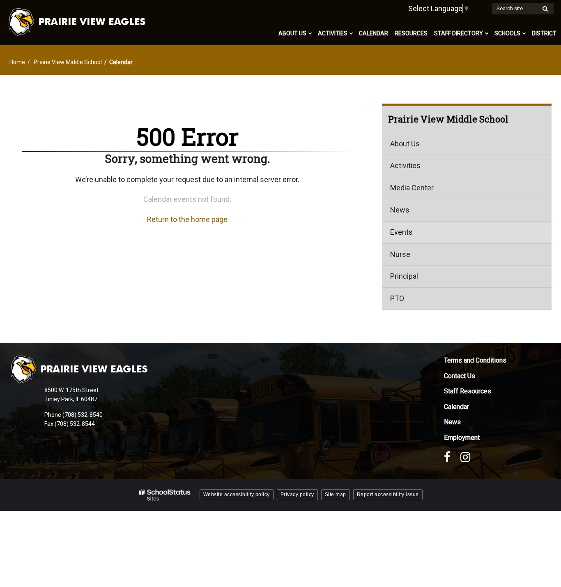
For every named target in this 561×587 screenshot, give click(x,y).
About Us (405, 143)
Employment (462, 437)
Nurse (400, 254)
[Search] (545, 9)
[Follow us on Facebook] (447, 457)
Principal (404, 276)
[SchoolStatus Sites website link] (165, 495)
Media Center (412, 187)
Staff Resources (467, 391)
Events (401, 232)
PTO (397, 298)
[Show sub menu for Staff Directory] (487, 33)
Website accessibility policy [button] (236, 494)
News (399, 210)
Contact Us (459, 376)
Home (17, 62)
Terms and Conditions (475, 360)
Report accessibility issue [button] (388, 494)
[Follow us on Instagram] (465, 457)
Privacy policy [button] (297, 494)
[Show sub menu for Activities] (351, 33)
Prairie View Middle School (68, 62)
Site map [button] (335, 494)
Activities (405, 165)
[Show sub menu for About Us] (310, 33)
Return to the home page (187, 219)
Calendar (456, 407)
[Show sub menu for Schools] (524, 33)
